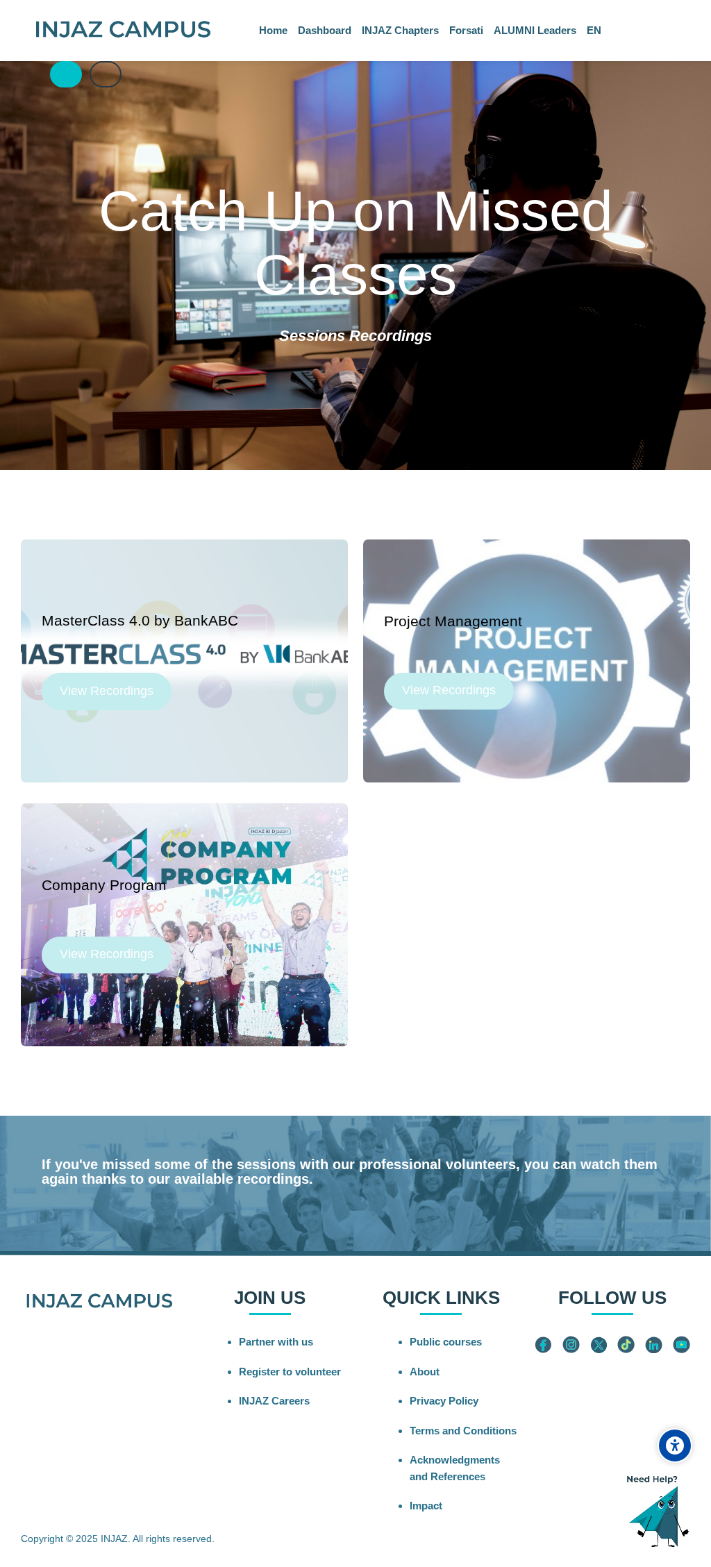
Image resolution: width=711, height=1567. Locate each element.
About (425, 1371)
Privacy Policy (444, 1401)
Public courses (446, 1342)
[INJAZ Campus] (122, 30)
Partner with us (276, 1342)
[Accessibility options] (675, 1445)
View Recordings (106, 691)
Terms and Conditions (463, 1430)
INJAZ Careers (274, 1401)
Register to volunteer (290, 1371)
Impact (426, 1505)
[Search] (35, 74)
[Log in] (66, 74)
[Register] (106, 74)
